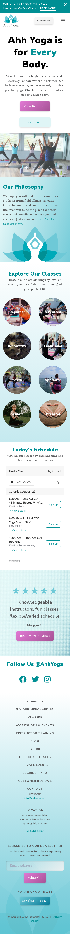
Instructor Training (35, 733)
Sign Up (53, 504)
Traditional (53, 346)
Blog (35, 741)
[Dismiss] (65, 5)
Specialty (53, 380)
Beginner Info (35, 773)
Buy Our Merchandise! (35, 709)
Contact (35, 789)
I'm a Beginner (35, 122)
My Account (54, 471)
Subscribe (35, 878)
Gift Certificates (35, 757)
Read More (48, 8)
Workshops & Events (35, 725)
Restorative (17, 346)
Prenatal (53, 414)
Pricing (35, 749)
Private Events (35, 765)
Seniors (17, 414)
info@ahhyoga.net (35, 798)
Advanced (53, 312)
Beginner (17, 312)
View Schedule (35, 106)
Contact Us (43, 21)
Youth (17, 380)
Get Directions (35, 831)
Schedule (35, 701)
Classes (35, 717)
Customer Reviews (35, 781)
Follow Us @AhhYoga (35, 664)
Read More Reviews (35, 636)
